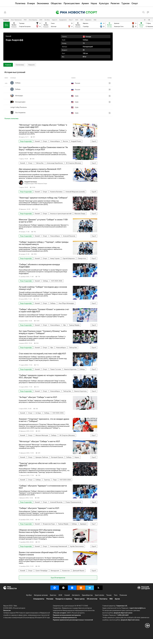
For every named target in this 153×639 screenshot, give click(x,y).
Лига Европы (33, 20)
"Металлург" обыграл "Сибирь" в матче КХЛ (39, 441)
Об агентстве (92, 599)
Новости (31, 65)
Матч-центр (6, 24)
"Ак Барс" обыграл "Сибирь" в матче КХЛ (38, 397)
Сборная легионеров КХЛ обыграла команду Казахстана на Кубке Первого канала (40, 531)
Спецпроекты (38, 599)
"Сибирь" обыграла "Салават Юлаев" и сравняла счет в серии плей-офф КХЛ (44, 310)
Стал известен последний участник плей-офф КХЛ (42, 353)
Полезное (123, 595)
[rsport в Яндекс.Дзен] (63, 587)
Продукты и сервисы (63, 599)
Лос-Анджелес (20, 112)
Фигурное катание (41, 595)
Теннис (109, 595)
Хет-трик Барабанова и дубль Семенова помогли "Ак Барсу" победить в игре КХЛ (43, 148)
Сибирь (85, 40)
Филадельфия (20, 102)
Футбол (29, 595)
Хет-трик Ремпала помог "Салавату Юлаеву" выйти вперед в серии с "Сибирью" (43, 332)
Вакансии (7, 610)
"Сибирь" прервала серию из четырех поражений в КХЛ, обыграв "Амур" (43, 376)
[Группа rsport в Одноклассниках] (81, 587)
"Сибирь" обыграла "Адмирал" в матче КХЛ (39, 508)
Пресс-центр (79, 599)
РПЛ (25, 20)
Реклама (49, 599)
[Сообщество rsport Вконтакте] (72, 587)
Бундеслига (63, 20)
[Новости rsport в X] (98, 587)
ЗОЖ (60, 595)
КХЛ (76, 20)
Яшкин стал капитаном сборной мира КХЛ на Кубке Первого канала (43, 553)
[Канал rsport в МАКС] (54, 587)
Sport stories (99, 595)
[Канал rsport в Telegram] (89, 587)
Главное (6, 20)
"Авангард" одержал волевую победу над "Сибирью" (43, 198)
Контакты (103, 599)
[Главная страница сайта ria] (69, 12)
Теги (115, 595)
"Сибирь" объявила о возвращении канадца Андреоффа (39, 265)
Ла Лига (47, 20)
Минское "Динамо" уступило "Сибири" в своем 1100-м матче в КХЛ (43, 220)
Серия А (54, 20)
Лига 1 (71, 20)
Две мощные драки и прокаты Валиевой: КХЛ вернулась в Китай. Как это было (40, 170)
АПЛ (40, 20)
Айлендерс (19, 95)
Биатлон (53, 595)
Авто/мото (76, 595)
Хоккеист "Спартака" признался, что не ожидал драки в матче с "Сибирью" (44, 420)
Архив (117, 599)
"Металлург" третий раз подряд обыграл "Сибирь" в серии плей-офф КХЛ (43, 126)
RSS (111, 599)
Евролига (88, 20)
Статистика (20, 65)
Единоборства (87, 595)
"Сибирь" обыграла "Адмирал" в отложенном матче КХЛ (43, 487)
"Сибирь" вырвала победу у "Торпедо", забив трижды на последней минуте (43, 243)
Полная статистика (11, 118)
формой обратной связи (123, 613)
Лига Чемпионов (16, 20)
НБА (95, 20)
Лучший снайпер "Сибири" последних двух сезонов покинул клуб (43, 288)
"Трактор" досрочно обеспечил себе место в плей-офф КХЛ (42, 464)
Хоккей (8, 36)
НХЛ (81, 20)
